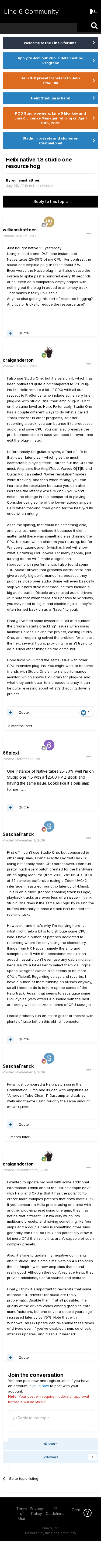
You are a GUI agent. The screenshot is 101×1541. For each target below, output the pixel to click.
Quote (24, 333)
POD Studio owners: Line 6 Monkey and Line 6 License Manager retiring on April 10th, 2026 (51, 118)
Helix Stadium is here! (50, 98)
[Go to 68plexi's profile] (49, 745)
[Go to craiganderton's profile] (49, 352)
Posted (20, 236)
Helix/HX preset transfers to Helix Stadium (50, 80)
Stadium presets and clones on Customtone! (50, 140)
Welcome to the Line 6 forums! (51, 43)
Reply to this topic (51, 201)
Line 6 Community (31, 11)
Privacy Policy (36, 1511)
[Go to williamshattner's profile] (49, 221)
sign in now (39, 1386)
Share (52, 1444)
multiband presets (22, 1221)
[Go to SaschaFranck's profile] (49, 826)
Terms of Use (21, 1513)
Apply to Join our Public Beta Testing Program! (50, 60)
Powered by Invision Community (50, 1533)
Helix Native (43, 185)
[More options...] (88, 234)
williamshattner (25, 180)
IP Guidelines (55, 1511)
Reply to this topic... (34, 1418)
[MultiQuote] (10, 333)
